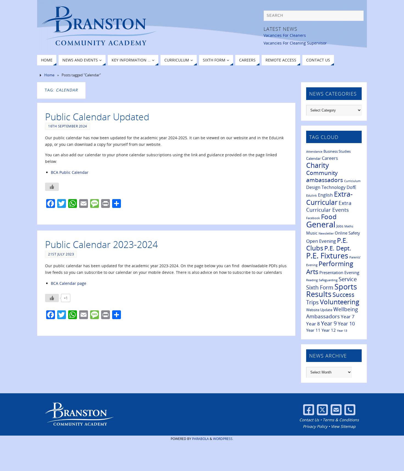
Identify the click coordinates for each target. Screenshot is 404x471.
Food (329, 216)
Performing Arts (329, 267)
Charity (317, 165)
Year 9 (329, 323)
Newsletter (326, 233)
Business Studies (337, 151)
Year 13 (342, 331)
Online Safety (347, 233)
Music (311, 233)
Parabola (200, 438)
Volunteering (339, 301)
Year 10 (346, 323)
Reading (312, 280)
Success (344, 295)
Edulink (311, 195)
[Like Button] (52, 187)
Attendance (314, 152)
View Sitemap (343, 426)
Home (49, 75)
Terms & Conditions (341, 419)
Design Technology (325, 187)
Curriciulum (352, 181)
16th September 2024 (67, 126)
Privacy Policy (315, 426)
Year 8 (313, 323)
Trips (312, 302)
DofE (351, 187)
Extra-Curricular (329, 198)
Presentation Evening (339, 272)
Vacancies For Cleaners (285, 35)
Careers (330, 158)
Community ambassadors (324, 176)
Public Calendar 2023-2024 (101, 244)
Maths (348, 226)
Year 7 (348, 316)
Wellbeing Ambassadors (332, 313)
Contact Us (309, 419)
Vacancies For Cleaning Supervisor (295, 43)
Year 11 (313, 330)
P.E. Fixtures (327, 255)
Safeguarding (328, 280)
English (325, 195)
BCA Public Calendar (69, 172)
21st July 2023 (61, 254)
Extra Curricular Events (329, 206)
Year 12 (329, 330)
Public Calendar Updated (97, 116)
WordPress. (223, 438)
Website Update (319, 309)
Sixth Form (319, 287)
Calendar (313, 158)
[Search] (356, 17)
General (320, 224)
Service (348, 279)
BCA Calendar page (68, 283)
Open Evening (321, 241)
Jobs (339, 226)
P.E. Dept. (337, 248)
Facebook (313, 218)
